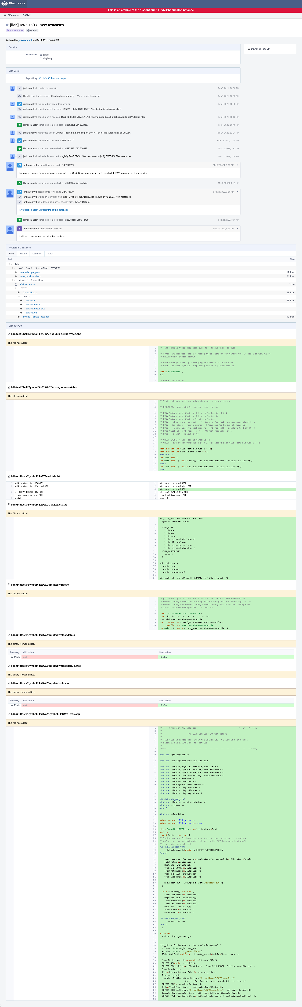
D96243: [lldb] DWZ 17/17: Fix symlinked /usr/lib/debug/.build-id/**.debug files (103, 117)
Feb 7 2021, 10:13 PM (228, 117)
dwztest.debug (33, 304)
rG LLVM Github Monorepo (52, 78)
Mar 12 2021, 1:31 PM (228, 148)
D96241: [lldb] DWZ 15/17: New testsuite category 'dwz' (92, 109)
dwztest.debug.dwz (35, 308)
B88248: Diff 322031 (76, 125)
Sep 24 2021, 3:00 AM (228, 220)
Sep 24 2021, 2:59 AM (223, 192)
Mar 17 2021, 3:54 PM (228, 156)
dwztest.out (31, 312)
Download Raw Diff (260, 48)
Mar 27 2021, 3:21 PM (228, 183)
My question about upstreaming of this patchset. (43, 210)
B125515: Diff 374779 (77, 220)
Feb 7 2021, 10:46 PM (228, 125)
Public (33, 30)
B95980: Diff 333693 (76, 183)
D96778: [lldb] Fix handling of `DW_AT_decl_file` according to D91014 (93, 132)
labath (46, 55)
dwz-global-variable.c (30, 276)
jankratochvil (26, 40)
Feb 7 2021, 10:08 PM (228, 88)
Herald (26, 96)
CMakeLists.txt (28, 284)
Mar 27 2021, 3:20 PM (223, 165)
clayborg (47, 58)
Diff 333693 (68, 165)
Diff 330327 (68, 140)
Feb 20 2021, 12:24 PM (228, 133)
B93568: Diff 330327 (76, 148)
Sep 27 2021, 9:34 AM (223, 228)
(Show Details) (82, 202)
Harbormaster (30, 125)
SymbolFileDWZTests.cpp (36, 316)
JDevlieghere (58, 96)
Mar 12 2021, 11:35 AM (228, 140)
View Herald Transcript (88, 96)
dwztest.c (30, 300)
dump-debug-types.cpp (31, 272)
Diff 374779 (68, 191)
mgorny (70, 96)
